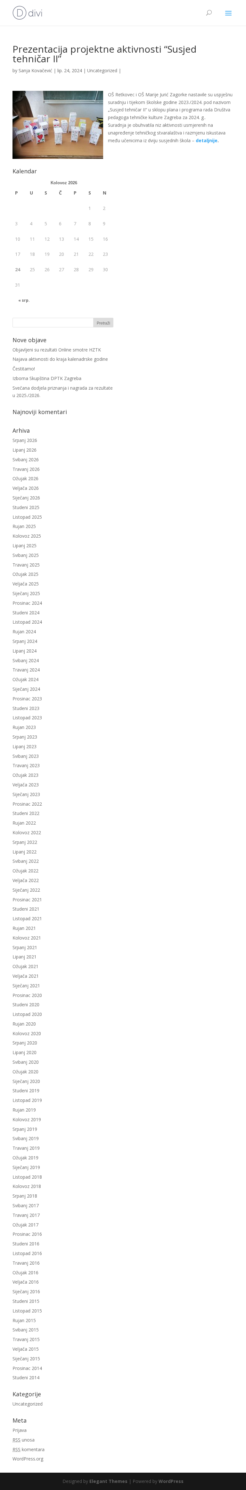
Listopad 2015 (27, 1311)
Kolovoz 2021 (26, 938)
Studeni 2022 (25, 813)
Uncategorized (102, 70)
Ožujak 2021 (25, 966)
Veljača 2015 (25, 1349)
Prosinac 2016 (27, 1234)
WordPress (171, 1481)
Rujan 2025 (24, 526)
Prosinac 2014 (27, 1368)
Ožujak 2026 (25, 478)
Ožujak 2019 (25, 1158)
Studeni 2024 (25, 613)
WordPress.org (27, 1459)
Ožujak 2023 (25, 775)
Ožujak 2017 (25, 1225)
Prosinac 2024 (27, 603)
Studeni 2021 (25, 909)
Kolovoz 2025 (26, 536)
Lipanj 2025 (24, 545)
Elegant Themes (108, 1481)
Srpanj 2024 (24, 641)
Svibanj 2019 (25, 1138)
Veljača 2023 (25, 785)
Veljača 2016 (25, 1282)
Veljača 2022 (25, 880)
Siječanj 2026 (26, 498)
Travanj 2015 (26, 1339)
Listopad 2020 (27, 1014)
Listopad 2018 (27, 1177)
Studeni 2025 (25, 507)
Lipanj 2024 (24, 651)
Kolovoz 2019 (26, 1119)
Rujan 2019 (24, 1110)
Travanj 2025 (26, 565)
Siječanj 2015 (26, 1359)
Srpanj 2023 (24, 737)
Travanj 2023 (26, 765)
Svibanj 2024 (25, 660)
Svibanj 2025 (25, 555)
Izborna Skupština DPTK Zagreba (46, 378)
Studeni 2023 (25, 708)
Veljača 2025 (25, 584)
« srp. (24, 300)
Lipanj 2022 (24, 852)
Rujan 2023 (24, 727)
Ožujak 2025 (25, 574)
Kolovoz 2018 (26, 1186)
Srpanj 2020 (24, 1043)
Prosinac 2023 (27, 699)
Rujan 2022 (24, 823)
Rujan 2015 (24, 1320)
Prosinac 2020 (27, 995)
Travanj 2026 (26, 469)
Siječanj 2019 (26, 1167)
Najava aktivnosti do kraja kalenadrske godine (60, 359)
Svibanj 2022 (25, 861)
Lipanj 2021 (24, 957)
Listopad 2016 (27, 1253)
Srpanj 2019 (24, 1129)
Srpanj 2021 (24, 947)
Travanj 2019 (26, 1148)
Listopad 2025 (27, 517)
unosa (23, 1440)
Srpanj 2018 (24, 1196)
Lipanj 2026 (24, 450)
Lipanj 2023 (24, 746)
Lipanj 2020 (24, 1052)
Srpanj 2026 (24, 440)
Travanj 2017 (26, 1215)
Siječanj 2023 (26, 794)
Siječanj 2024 (26, 689)
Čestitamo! (23, 369)
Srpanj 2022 (24, 842)
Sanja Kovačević (35, 70)
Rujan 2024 (24, 631)
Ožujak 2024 (25, 679)
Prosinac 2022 (27, 804)
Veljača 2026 (25, 488)
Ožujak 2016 (25, 1272)
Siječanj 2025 (26, 593)
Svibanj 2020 (25, 1062)
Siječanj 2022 (26, 890)
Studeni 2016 (25, 1244)
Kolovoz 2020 (26, 1033)
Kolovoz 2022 (26, 832)
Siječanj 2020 (26, 1081)
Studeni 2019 (25, 1090)
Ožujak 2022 (25, 871)
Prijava (19, 1430)
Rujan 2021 (24, 928)
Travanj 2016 (26, 1263)
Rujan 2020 (24, 1024)
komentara (28, 1449)
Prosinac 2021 (27, 900)
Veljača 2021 (25, 976)
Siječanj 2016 (26, 1291)
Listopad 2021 (27, 918)
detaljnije (206, 140)
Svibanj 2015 (25, 1330)
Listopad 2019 (27, 1100)
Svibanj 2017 (25, 1205)
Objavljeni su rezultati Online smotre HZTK (56, 350)
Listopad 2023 (27, 718)
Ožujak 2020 (25, 1072)
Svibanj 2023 (25, 756)
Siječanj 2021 (26, 986)
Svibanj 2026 (25, 459)
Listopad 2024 (27, 622)
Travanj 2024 (26, 670)
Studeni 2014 (25, 1377)
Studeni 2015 (25, 1301)
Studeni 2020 (25, 1004)
